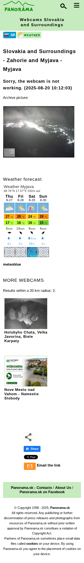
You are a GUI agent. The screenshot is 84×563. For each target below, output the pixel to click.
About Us (63, 488)
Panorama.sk (60, 507)
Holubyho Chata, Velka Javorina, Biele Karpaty (25, 336)
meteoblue (12, 264)
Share (34, 448)
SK (13, 35)
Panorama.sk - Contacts (31, 488)
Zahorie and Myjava (33, 60)
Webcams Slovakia (42, 22)
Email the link (48, 465)
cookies (32, 543)
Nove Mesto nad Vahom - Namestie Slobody (21, 394)
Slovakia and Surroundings (39, 51)
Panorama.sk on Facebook (42, 492)
